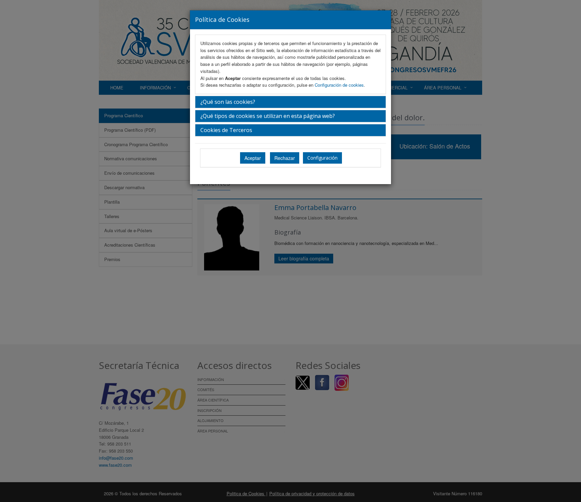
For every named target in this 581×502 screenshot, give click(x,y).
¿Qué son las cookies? (227, 102)
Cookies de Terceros (226, 130)
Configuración (322, 158)
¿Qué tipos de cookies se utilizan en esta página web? (267, 116)
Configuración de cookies (339, 85)
